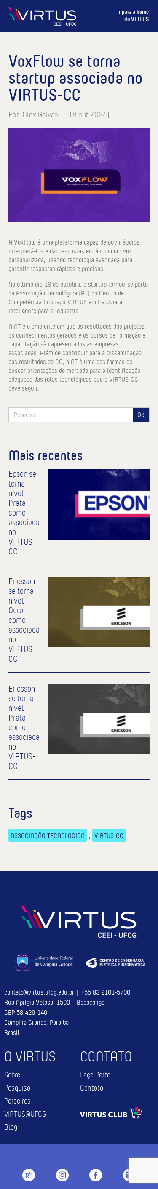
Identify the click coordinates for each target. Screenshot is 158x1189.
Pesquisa (17, 1088)
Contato (91, 1088)
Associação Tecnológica (48, 835)
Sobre (12, 1075)
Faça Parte (95, 1075)
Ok (140, 414)
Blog (10, 1127)
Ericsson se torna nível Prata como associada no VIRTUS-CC (24, 727)
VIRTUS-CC (108, 835)
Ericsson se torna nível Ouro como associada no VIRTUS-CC (24, 620)
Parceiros (17, 1101)
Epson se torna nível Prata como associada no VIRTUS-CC (24, 512)
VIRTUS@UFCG (25, 1114)
